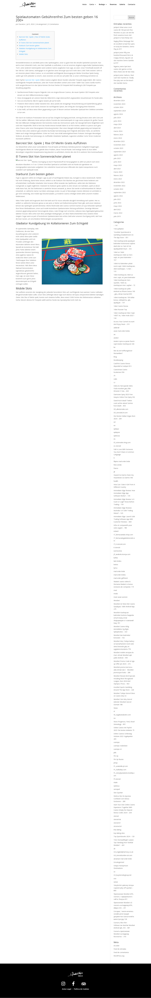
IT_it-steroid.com (120, 544)
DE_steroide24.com (121, 413)
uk (114, 849)
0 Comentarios (53, 24)
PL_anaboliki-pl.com (121, 766)
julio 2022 (117, 199)
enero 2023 (118, 179)
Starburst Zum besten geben (29, 45)
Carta (91, 4)
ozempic (117, 742)
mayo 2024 (118, 124)
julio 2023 (117, 158)
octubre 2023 (118, 148)
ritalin (116, 782)
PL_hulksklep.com (120, 770)
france (116, 468)
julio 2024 (117, 117)
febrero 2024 (118, 135)
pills (115, 753)
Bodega (102, 4)
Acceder (116, 946)
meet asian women (120, 597)
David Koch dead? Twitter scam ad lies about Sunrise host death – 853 (123, 403)
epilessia (117, 436)
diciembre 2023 (119, 141)
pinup (116, 763)
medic (116, 594)
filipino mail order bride (122, 461)
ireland (116, 531)
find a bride (118, 465)
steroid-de (117, 819)
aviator (116, 338)
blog (115, 357)
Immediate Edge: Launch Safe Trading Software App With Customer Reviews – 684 (124, 519)
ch (114, 375)
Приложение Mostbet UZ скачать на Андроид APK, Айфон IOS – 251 (123, 905)
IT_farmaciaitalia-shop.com (123, 535)
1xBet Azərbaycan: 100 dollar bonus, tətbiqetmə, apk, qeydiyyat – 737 (124, 300)
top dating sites (119, 833)
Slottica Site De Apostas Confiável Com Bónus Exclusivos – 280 (122, 798)
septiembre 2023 (120, 152)
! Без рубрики (119, 229)
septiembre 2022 (120, 192)
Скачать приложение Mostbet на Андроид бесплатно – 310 (122, 934)
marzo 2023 (118, 172)
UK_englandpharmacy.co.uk (123, 852)
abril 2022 (117, 209)
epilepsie (117, 432)
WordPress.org (119, 956)
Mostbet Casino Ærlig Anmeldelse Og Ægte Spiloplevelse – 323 (121, 629)
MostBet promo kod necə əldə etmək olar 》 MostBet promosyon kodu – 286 (124, 670)
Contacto (131, 4)
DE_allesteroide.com (121, 409)
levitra (116, 564)
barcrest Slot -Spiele (32, 80)
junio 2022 (117, 203)
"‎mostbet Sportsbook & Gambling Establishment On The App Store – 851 (123, 235)
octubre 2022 (118, 189)
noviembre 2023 (119, 145)
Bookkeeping (118, 360)
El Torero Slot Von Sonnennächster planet (34, 43)
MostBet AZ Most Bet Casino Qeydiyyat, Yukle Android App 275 (124, 606)
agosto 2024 (118, 114)
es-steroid (117, 446)
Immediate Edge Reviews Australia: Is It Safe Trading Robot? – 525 (123, 510)
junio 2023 (117, 162)
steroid (116, 816)
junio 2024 (117, 121)
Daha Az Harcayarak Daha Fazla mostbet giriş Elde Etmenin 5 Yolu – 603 (123, 388)
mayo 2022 (118, 206)
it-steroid (117, 547)
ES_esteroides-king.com (122, 442)
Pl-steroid (117, 779)
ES (114, 439)
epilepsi (116, 429)
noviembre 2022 (119, 186)
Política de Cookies (81, 989)
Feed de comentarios (121, 952)
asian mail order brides (122, 331)
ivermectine (118, 551)
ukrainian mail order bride (123, 859)
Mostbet (117, 600)
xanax (116, 882)
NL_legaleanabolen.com (122, 715)
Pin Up (116, 756)
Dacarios (22, 24)
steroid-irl (117, 823)
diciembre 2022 (119, 182)
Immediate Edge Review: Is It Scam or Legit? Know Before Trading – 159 (124, 502)
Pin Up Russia (118, 759)
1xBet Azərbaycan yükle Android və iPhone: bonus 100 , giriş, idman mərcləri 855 (124, 291)
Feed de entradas (120, 949)
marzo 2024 (118, 131)
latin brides (117, 561)
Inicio (84, 4)
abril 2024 (117, 128)
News (116, 708)
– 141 (116, 225)
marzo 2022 (118, 213)
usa (115, 878)
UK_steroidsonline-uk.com (123, 855)
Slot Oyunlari (118, 793)
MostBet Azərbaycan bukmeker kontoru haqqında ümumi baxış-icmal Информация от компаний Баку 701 (124, 617)
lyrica (115, 568)
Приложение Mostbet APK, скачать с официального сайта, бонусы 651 (124, 896)
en (114, 425)
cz (114, 382)
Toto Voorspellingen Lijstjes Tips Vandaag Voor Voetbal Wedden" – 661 (124, 842)
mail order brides (120, 575)
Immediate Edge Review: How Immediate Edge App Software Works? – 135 (124, 493)
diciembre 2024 (119, 100)
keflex (116, 558)
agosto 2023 (118, 155)
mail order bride (119, 571)
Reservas (113, 4)
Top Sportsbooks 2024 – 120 (124, 836)
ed (114, 422)
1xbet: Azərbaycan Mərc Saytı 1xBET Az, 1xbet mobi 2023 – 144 (124, 315)
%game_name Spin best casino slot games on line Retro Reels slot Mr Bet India (124, 69)
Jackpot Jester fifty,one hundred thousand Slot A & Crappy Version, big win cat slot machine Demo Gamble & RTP (124, 57)
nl (114, 711)
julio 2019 (117, 216)
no (115, 718)
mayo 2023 (118, 165)
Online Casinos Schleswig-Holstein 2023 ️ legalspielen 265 (123, 736)
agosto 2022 (118, 196)
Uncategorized (41, 24)
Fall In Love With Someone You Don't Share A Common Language (124, 452)
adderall (116, 328)
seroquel (117, 789)
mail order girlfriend (121, 578)
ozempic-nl (117, 749)
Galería (122, 4)
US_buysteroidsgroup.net (122, 875)
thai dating (117, 830)
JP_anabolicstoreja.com (122, 554)
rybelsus (116, 786)
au (114, 334)
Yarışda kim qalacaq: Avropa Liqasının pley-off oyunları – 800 (124, 888)
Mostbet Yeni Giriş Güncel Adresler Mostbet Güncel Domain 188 (123, 702)
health (116, 481)
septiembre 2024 (120, 111)
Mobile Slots (23, 54)
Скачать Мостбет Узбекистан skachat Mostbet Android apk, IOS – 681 (124, 925)
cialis (115, 379)
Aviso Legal (67, 989)
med (115, 590)
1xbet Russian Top (120, 309)
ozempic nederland (120, 746)
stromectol (117, 826)
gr (114, 472)
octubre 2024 (118, 107)
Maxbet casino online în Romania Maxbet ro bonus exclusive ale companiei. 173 (124, 584)
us (114, 872)
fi (114, 458)
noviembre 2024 (119, 104)
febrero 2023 (118, 175)
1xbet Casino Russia (121, 306)
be (114, 347)
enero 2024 (118, 138)
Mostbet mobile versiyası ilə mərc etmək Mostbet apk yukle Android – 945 (124, 655)
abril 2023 (117, 169)
